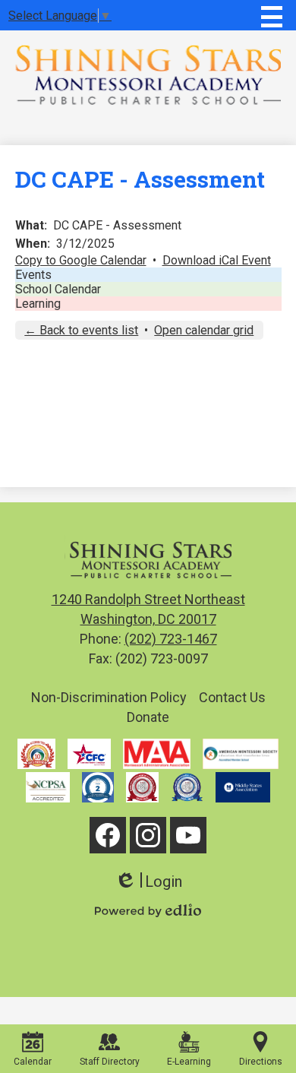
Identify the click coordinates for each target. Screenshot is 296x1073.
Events (33, 274)
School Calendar (58, 289)
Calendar (33, 1061)
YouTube (188, 835)
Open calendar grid (203, 330)
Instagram (148, 835)
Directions (260, 1061)
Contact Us (232, 697)
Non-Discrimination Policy (109, 697)
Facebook (108, 835)
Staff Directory (110, 1061)
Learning (38, 303)
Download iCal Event (216, 260)
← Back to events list (81, 330)
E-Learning (189, 1061)
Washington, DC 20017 (148, 609)
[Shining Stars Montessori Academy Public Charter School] (148, 74)
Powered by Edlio (148, 910)
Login (148, 881)
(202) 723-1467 (170, 639)
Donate (148, 717)
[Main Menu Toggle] (271, 16)
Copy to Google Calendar (80, 260)
